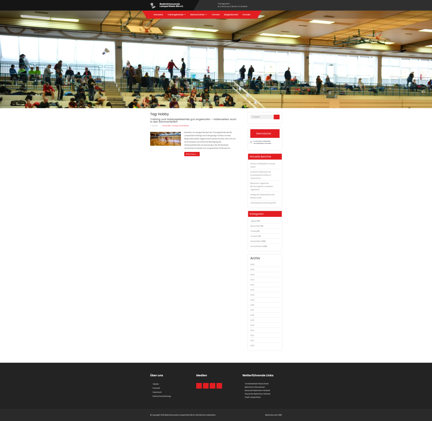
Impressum (157, 392)
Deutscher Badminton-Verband (257, 390)
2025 (252, 269)
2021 (252, 290)
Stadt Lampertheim (253, 397)
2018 (252, 305)
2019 (252, 300)
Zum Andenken (184, 126)
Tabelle (156, 384)
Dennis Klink (166, 126)
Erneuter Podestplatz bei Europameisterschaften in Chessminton (260, 175)
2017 (252, 310)
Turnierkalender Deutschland (257, 383)
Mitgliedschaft (231, 14)
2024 (252, 274)
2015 (252, 320)
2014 (252, 325)
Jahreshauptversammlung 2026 (263, 203)
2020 (252, 295)
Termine (216, 14)
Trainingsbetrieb (175, 14)
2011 (252, 340)
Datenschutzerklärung (162, 396)
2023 (252, 279)
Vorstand (156, 388)
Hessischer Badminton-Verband (257, 394)
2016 (252, 315)
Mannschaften (197, 14)
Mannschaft (255, 226)
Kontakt (246, 14)
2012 (252, 335)
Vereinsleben (255, 241)
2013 (252, 330)
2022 (252, 284)
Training (175, 126)
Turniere (253, 236)
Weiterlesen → (192, 154)
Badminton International (255, 387)
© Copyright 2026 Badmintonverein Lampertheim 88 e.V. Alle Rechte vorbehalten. (183, 415)
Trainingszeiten (232, 5)
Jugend (253, 221)
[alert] (265, 142)
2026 (252, 264)
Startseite (158, 14)
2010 (252, 345)
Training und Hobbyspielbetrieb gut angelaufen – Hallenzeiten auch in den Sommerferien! (193, 120)
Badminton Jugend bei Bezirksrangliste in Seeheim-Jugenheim (261, 186)
